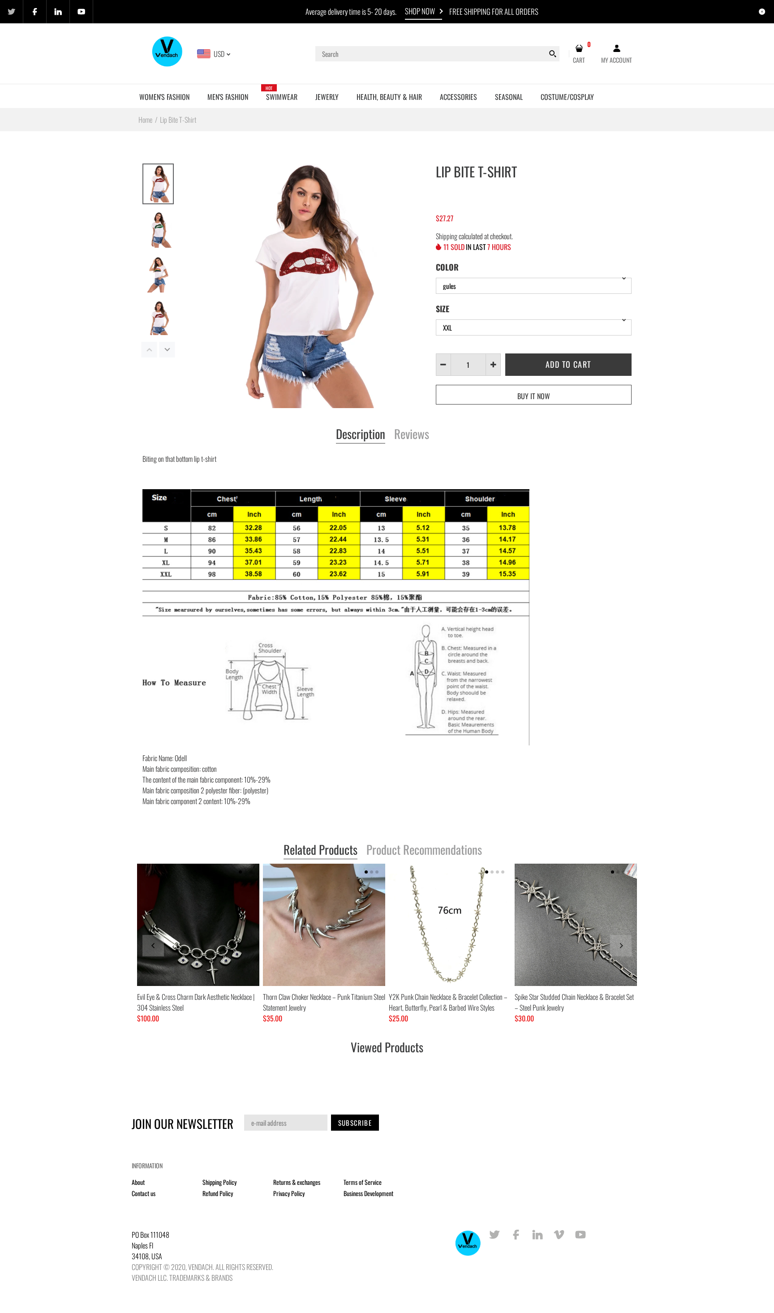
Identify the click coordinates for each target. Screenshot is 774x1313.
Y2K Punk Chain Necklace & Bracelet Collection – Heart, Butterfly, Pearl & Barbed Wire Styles (448, 1002)
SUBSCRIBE (355, 1123)
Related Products (320, 850)
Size (442, 308)
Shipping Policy (219, 1182)
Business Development (368, 1193)
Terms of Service (363, 1182)
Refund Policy (217, 1193)
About (138, 1182)
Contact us (143, 1193)
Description (360, 434)
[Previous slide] (153, 945)
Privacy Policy (289, 1193)
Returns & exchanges (296, 1182)
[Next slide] (621, 945)
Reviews (411, 434)
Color (447, 267)
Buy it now (533, 396)
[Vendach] (168, 52)
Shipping (446, 236)
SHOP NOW (420, 11)
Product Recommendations (424, 850)
